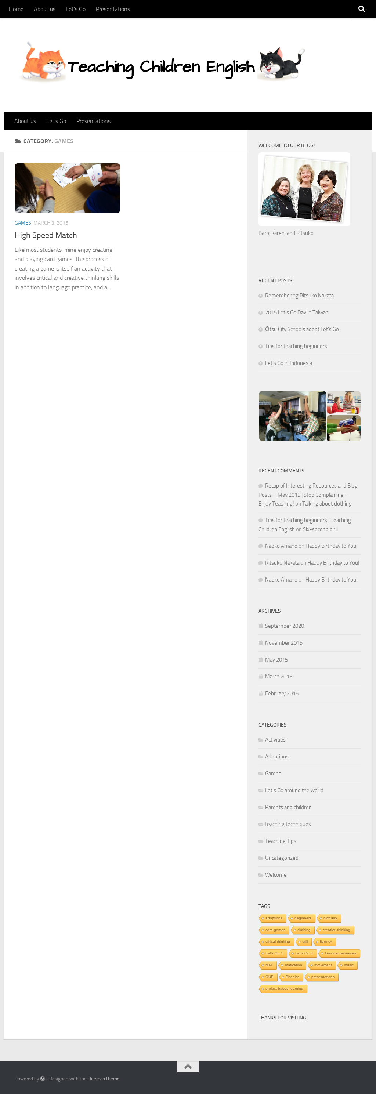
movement (323, 965)
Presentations (113, 9)
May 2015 (276, 659)
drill (305, 941)
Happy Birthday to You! (332, 546)
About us (44, 9)
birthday (330, 918)
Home (16, 9)
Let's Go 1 (274, 953)
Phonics (292, 977)
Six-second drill (320, 529)
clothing (304, 930)
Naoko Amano (281, 546)
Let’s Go (76, 9)
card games (275, 930)
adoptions (273, 918)
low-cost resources (340, 953)
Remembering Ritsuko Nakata (299, 295)
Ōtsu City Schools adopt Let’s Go (302, 329)
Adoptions (277, 756)
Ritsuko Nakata (282, 562)
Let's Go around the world (294, 790)
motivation (293, 965)
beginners (302, 918)
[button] (292, 416)
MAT (269, 965)
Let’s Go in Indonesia (288, 363)
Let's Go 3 (304, 953)
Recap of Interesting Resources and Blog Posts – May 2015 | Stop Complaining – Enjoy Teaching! (308, 494)
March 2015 (278, 676)
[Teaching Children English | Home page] (163, 65)
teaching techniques (288, 824)
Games (23, 223)
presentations (323, 977)
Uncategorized (282, 858)
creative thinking (336, 930)
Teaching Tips (280, 841)
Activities (275, 739)
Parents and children (288, 807)
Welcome (276, 875)
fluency (326, 941)
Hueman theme (104, 1079)
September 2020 (284, 626)
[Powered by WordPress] (42, 1078)
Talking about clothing (327, 503)
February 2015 (282, 693)
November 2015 (284, 643)
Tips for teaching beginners (296, 346)
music (349, 965)
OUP (269, 977)
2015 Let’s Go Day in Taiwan (297, 312)
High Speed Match (46, 235)
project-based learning (284, 988)
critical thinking (277, 941)
